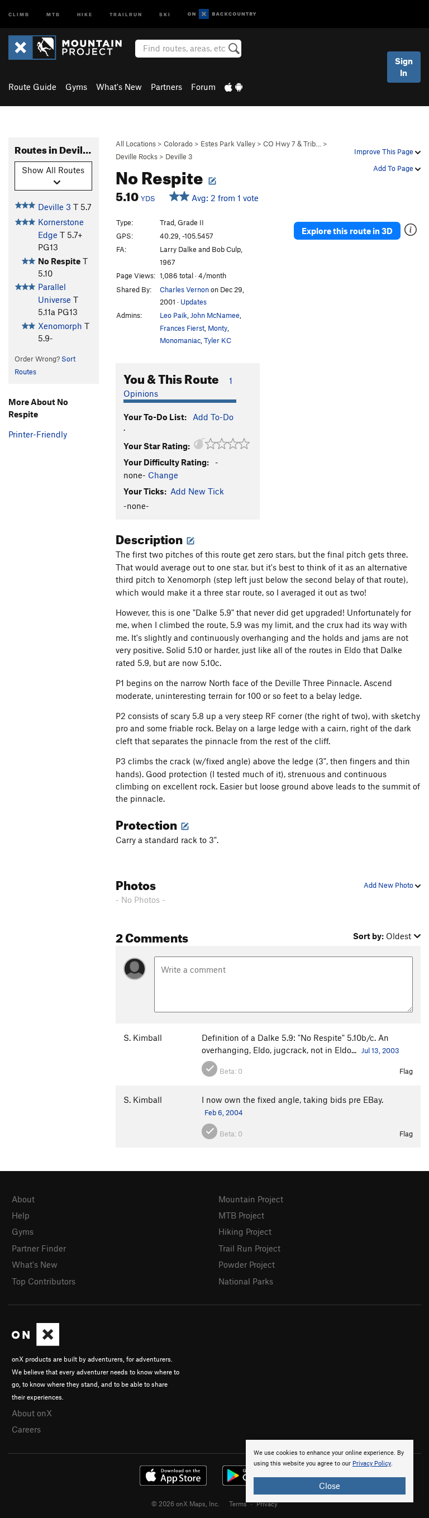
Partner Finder (39, 1248)
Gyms (76, 87)
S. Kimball (142, 1037)
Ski (165, 13)
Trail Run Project (249, 1248)
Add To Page (394, 168)
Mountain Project (250, 1199)
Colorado (178, 143)
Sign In (404, 67)
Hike (85, 13)
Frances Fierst (182, 327)
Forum (203, 87)
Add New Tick (197, 491)
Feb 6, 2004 (223, 1112)
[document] (330, 1471)
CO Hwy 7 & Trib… (292, 143)
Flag (406, 1071)
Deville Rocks (137, 156)
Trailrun (125, 13)
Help (21, 1215)
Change (163, 475)
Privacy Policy (371, 1463)
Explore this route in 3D (347, 231)
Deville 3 (179, 156)
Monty (217, 327)
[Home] (70, 47)
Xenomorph (60, 326)
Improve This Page (384, 151)
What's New (119, 87)
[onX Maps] (35, 1343)
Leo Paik (173, 315)
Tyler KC (217, 340)
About (23, 1199)
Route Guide (32, 87)
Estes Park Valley (228, 143)
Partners (166, 87)
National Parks (245, 1281)
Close (329, 1486)
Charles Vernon (184, 289)
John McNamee (215, 315)
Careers (26, 1429)
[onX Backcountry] (222, 14)
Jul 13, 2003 (380, 1050)
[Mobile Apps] (233, 87)
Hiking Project (244, 1231)
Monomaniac (180, 340)
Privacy (267, 1503)
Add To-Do (213, 417)
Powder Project (246, 1264)
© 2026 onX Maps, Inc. (185, 1503)
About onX (32, 1413)
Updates (193, 301)
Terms (238, 1503)
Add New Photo (389, 885)
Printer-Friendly (37, 434)
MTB (53, 13)
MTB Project (241, 1215)
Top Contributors (43, 1281)
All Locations (136, 143)
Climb (19, 13)
